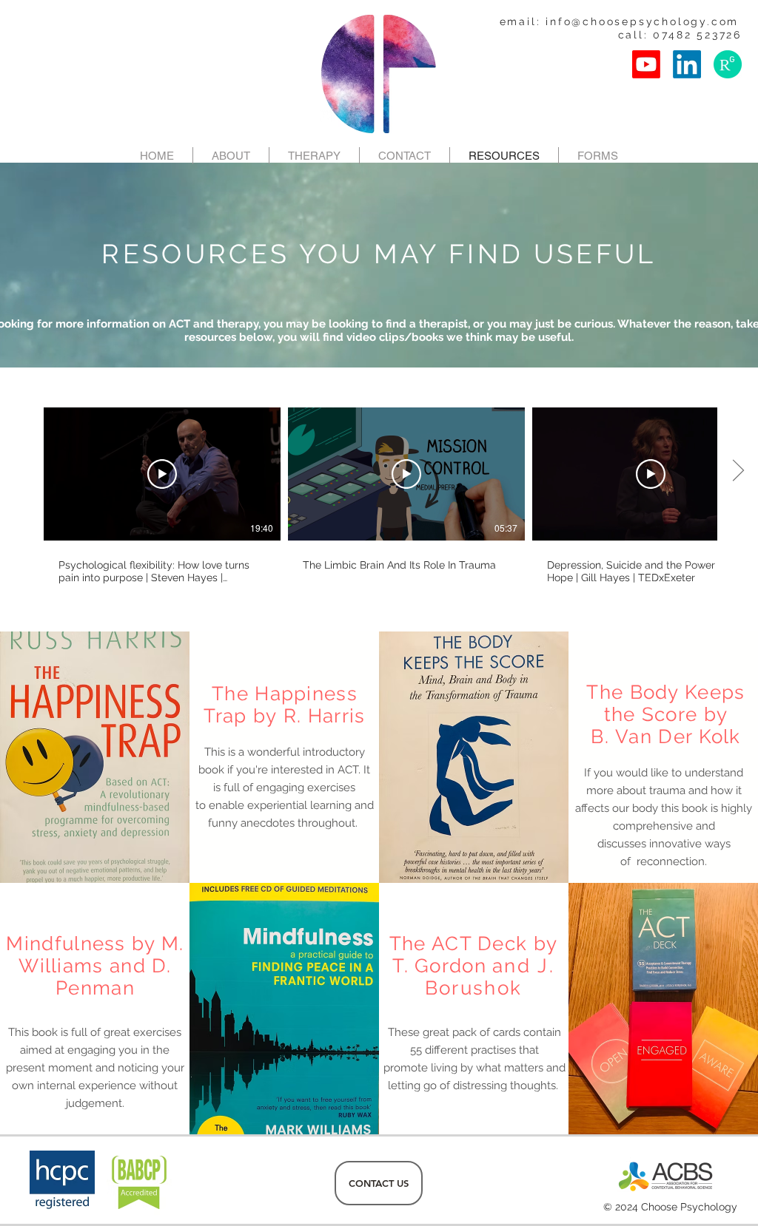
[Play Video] (162, 474)
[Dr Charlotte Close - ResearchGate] (728, 64)
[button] (598, 155)
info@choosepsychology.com (642, 21)
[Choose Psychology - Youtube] (646, 64)
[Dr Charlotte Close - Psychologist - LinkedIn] (687, 64)
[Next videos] (737, 471)
